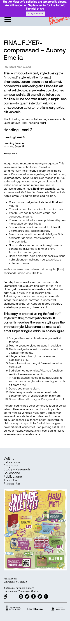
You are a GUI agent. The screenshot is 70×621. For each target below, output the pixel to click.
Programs (11, 466)
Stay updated (35, 14)
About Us (10, 480)
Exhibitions (12, 462)
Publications (13, 476)
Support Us (12, 484)
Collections (12, 473)
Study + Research (17, 469)
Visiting (9, 458)
